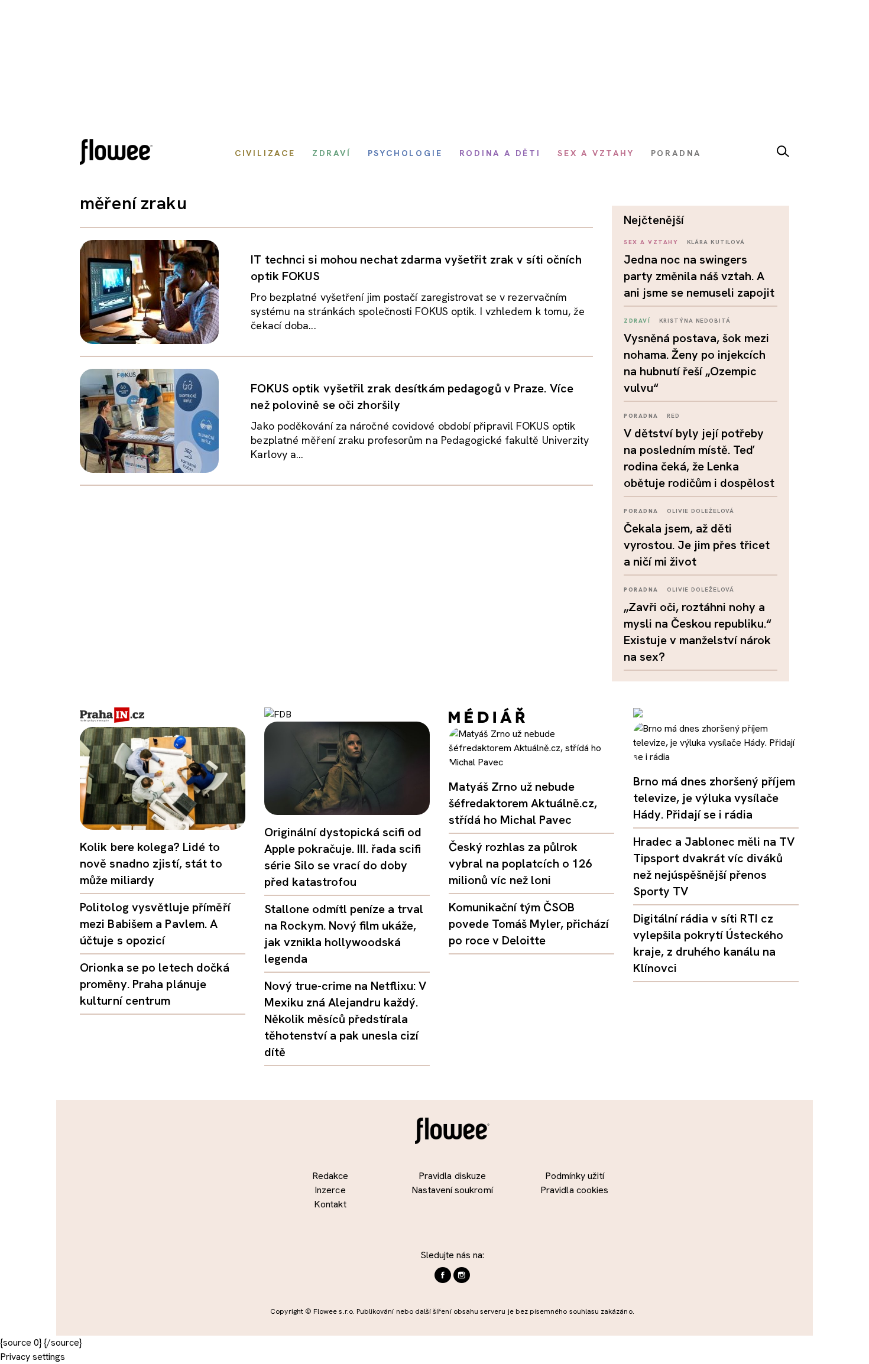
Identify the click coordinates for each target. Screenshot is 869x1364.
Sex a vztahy (651, 242)
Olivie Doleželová (700, 511)
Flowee (119, 153)
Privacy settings (32, 1356)
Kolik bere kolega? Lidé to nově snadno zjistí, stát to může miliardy (151, 863)
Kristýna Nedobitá (695, 320)
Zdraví (637, 320)
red (673, 416)
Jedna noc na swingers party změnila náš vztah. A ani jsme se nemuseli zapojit (699, 276)
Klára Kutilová (716, 242)
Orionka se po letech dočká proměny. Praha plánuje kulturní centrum (155, 984)
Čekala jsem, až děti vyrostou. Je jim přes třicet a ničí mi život (697, 545)
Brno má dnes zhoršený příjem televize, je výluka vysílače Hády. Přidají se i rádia (714, 798)
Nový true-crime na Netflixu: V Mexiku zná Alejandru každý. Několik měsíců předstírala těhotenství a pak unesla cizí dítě (345, 1019)
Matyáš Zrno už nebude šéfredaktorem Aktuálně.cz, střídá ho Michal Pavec (523, 803)
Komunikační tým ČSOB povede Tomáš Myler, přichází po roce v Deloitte (529, 923)
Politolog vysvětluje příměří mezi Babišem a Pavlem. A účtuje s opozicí (155, 923)
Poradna (641, 416)
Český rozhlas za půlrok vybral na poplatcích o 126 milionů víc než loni (520, 863)
